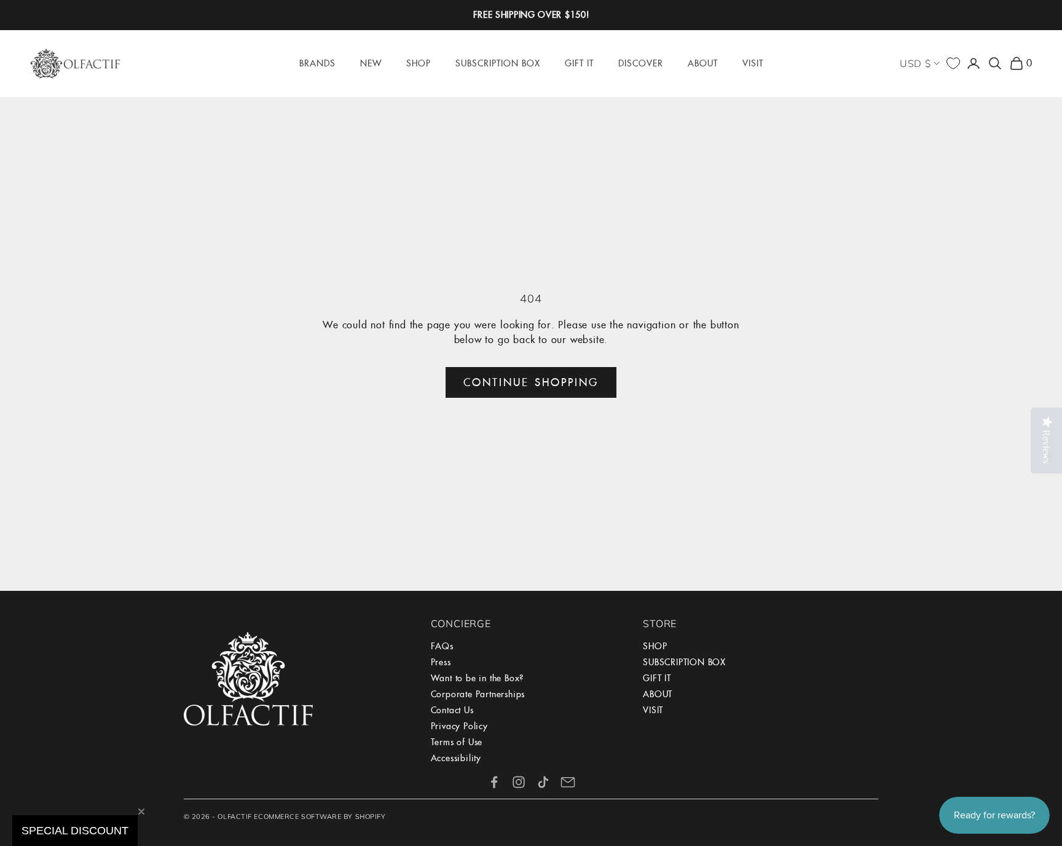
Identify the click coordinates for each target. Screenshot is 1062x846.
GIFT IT (657, 678)
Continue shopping (531, 382)
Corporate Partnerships (478, 694)
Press (441, 662)
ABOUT (657, 694)
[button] (75, 830)
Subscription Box (497, 63)
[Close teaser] (141, 811)
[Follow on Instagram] (518, 782)
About (703, 63)
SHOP (655, 646)
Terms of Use (457, 742)
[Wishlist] (953, 63)
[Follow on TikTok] (543, 782)
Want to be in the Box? (477, 678)
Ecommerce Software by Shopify (319, 816)
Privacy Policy (459, 726)
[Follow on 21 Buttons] (567, 782)
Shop (418, 63)
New (371, 63)
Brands (317, 63)
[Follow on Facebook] (494, 782)
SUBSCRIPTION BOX (684, 662)
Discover (640, 63)
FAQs (442, 646)
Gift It (579, 63)
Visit (752, 63)
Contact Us (452, 710)
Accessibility (456, 758)
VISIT (653, 710)
